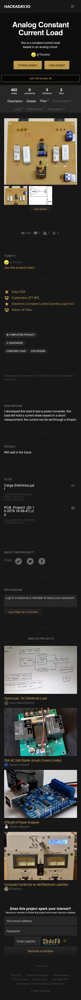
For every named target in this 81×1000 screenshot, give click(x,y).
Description (15, 101)
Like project (57, 65)
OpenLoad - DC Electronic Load (25, 698)
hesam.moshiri (19, 764)
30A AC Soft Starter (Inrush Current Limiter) (33, 760)
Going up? (42, 966)
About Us (16, 975)
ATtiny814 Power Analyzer (21, 822)
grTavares (43, 54)
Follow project (27, 65)
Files (44, 100)
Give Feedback (61, 975)
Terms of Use (20, 979)
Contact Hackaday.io (37, 975)
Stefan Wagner (19, 826)
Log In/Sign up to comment (23, 612)
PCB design (38, 351)
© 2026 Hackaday (40, 990)
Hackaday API (60, 979)
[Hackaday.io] (17, 6)
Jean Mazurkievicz (22, 702)
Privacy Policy (40, 979)
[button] (72, 6)
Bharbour (16, 888)
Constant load (16, 351)
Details (31, 101)
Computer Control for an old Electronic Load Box (36, 884)
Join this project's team (19, 267)
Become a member (15, 912)
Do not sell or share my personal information (40, 983)
